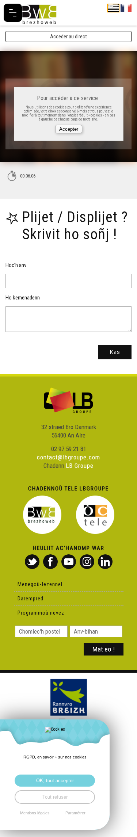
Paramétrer (75, 813)
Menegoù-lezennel (40, 584)
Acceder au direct (68, 36)
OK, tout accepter (55, 780)
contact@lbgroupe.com (68, 457)
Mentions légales (35, 813)
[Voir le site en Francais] (126, 7)
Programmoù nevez (41, 612)
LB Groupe (80, 465)
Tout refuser (55, 797)
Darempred (30, 598)
